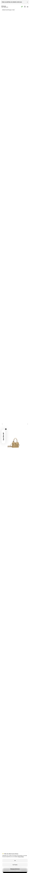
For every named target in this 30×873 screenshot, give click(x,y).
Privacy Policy (21, 856)
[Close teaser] (6, 429)
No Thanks (15, 864)
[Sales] (22, 7)
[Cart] (25, 6)
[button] (3, 436)
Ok (15, 860)
